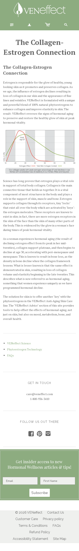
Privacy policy (53, 519)
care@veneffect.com (39, 394)
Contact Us (55, 512)
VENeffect (34, 512)
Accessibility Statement (30, 539)
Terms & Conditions (33, 526)
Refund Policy (39, 532)
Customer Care (26, 519)
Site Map (59, 539)
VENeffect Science (19, 343)
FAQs (10, 355)
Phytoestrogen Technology (24, 349)
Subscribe (39, 492)
